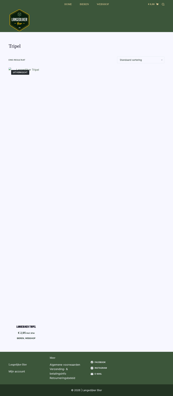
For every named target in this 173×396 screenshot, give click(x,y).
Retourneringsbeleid (62, 378)
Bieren (84, 4)
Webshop (103, 4)
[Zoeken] (163, 4)
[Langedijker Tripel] (26, 194)
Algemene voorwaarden (65, 364)
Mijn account (17, 371)
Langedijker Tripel (26, 327)
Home (68, 4)
